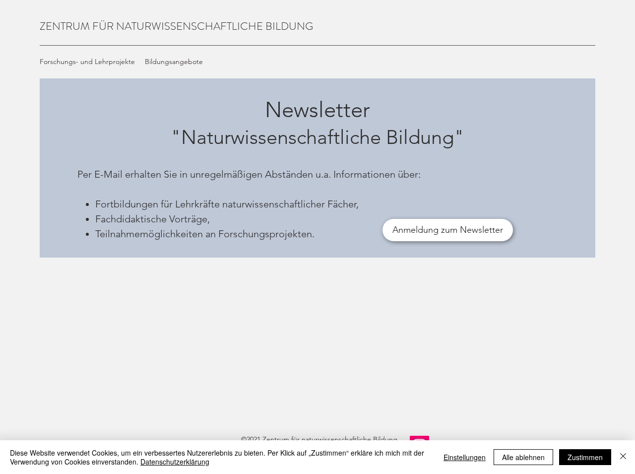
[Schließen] (623, 457)
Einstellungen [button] (465, 457)
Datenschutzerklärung (174, 462)
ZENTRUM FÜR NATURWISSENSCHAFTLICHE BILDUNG (176, 26)
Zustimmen (585, 457)
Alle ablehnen (523, 457)
